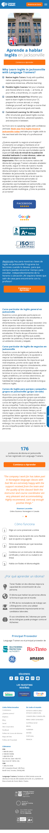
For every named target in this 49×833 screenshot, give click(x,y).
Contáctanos (6, 710)
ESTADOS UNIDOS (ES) (33, 713)
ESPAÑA (29, 733)
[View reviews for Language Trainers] (24, 820)
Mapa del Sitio (7, 737)
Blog (3, 720)
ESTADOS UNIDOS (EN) (33, 711)
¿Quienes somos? (8, 713)
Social (4, 723)
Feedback (5, 730)
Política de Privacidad (9, 740)
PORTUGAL (30, 736)
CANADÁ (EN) (30, 716)
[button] (23, 516)
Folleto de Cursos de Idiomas (12, 733)
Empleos (5, 717)
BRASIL (28, 726)
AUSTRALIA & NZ (31, 723)
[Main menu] (45, 4)
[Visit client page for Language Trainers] (24, 811)
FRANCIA (29, 739)
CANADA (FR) (40, 716)
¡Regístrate (8, 261)
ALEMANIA (29, 730)
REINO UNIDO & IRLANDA (34, 720)
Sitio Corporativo (8, 727)
